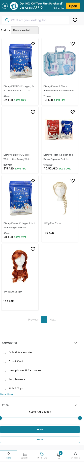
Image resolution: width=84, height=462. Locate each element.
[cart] (75, 19)
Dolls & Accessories (20, 352)
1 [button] (44, 319)
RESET (39, 439)
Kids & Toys (16, 388)
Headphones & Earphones (25, 370)
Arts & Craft (16, 361)
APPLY (39, 429)
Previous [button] (33, 319)
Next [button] (53, 319)
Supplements (17, 379)
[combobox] (35, 20)
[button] (40, 343)
